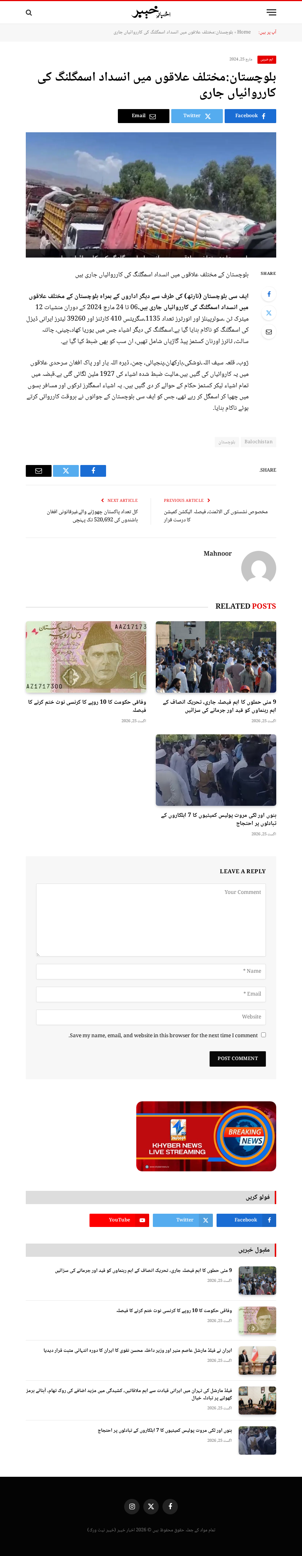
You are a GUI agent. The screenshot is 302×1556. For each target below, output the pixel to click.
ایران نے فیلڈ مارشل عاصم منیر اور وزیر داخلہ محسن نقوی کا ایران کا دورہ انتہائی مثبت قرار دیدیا (137, 1350)
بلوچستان (226, 442)
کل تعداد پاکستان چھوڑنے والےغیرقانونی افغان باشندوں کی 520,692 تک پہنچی (92, 516)
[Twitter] (268, 312)
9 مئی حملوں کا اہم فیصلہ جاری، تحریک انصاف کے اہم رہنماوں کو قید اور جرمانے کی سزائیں (219, 707)
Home (244, 32)
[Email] (268, 331)
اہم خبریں (267, 59)
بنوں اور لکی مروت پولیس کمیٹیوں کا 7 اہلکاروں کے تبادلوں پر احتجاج (218, 820)
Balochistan (259, 442)
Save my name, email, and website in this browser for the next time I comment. (163, 1036)
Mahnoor (218, 554)
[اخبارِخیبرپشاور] (151, 12)
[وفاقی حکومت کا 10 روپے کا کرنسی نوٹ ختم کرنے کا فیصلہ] (86, 657)
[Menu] (271, 12)
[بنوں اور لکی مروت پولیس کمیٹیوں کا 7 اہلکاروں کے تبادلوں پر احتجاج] (216, 770)
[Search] (30, 12)
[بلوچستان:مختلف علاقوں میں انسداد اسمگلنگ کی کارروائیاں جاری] (151, 195)
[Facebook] (268, 294)
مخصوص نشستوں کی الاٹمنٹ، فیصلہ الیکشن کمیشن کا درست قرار (216, 516)
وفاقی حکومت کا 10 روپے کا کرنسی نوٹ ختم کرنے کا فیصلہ (87, 707)
